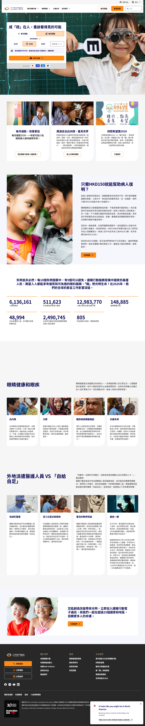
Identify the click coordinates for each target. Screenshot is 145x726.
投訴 (26, 694)
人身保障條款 (36, 694)
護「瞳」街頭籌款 (102, 670)
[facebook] (5, 684)
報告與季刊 (73, 662)
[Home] (13, 8)
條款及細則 (8, 694)
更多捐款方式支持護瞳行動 (106, 658)
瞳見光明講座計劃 (102, 666)
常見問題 (72, 670)
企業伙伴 (56, 8)
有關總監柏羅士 (46, 662)
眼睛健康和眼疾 (75, 658)
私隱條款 (18, 694)
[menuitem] (33, 8)
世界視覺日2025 (102, 678)
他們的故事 (73, 666)
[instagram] (9, 684)
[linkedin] (18, 684)
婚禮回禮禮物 (101, 674)
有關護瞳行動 (45, 658)
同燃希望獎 (100, 662)
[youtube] (14, 684)
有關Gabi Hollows (47, 666)
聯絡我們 (43, 674)
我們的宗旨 (44, 670)
